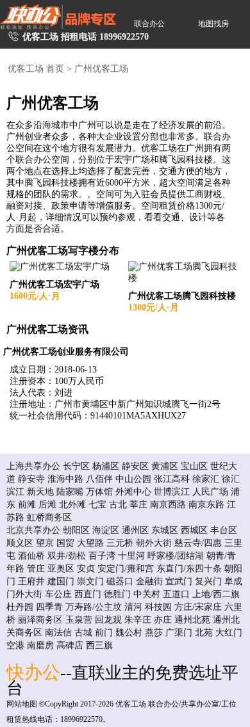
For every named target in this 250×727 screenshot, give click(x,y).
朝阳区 (76, 530)
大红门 (228, 632)
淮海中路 (65, 479)
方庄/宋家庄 (198, 607)
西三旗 (99, 645)
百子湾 (101, 556)
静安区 (135, 466)
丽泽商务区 (40, 620)
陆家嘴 (69, 492)
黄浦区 (164, 466)
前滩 (27, 504)
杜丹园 (19, 607)
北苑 (204, 632)
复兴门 (208, 581)
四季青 (49, 607)
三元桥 (119, 543)
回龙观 (108, 620)
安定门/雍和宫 (125, 568)
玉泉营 (78, 620)
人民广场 (210, 492)
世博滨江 (172, 492)
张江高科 (172, 479)
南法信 (58, 632)
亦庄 (163, 620)
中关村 (146, 594)
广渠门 (178, 632)
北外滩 (72, 504)
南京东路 (206, 504)
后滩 (47, 504)
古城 (83, 632)
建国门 (60, 581)
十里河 (131, 556)
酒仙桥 (31, 556)
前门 (104, 632)
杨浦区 (105, 466)
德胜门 (117, 594)
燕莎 (154, 632)
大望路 (90, 543)
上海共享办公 (33, 466)
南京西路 (168, 504)
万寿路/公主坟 (93, 607)
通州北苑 (192, 620)
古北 (118, 504)
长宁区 (76, 466)
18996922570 (124, 37)
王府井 (31, 581)
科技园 (158, 607)
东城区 (164, 530)
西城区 (194, 530)
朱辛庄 (137, 620)
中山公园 (133, 479)
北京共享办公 (33, 530)
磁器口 (119, 581)
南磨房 (40, 645)
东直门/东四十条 (189, 568)
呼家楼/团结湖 (175, 556)
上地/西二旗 (216, 594)
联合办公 (149, 23)
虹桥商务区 (49, 517)
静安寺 (31, 479)
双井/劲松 (66, 556)
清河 (133, 607)
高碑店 (69, 645)
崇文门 (90, 581)
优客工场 (130, 703)
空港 (15, 645)
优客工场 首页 (36, 69)
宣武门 (178, 581)
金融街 (149, 581)
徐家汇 (205, 479)
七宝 (97, 504)
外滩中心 (133, 492)
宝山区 (194, 466)
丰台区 (223, 530)
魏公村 (128, 632)
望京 (45, 543)
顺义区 (19, 543)
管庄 (36, 568)
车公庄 (58, 594)
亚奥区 (60, 568)
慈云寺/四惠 (198, 543)
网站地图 (21, 703)
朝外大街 (154, 543)
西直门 (87, 594)
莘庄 (138, 504)
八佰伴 (99, 479)
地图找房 (213, 23)
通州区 (135, 530)
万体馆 (99, 492)
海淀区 (105, 530)
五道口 (176, 594)
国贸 (65, 543)
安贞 (86, 568)
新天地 (40, 492)
